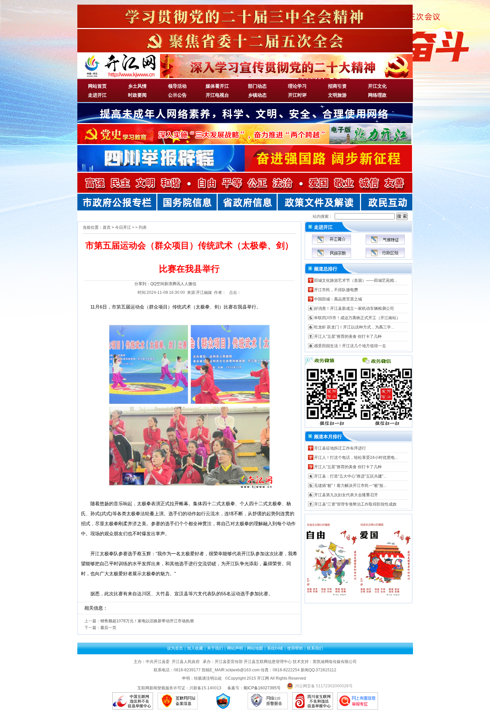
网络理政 (377, 95)
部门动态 (257, 86)
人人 (184, 283)
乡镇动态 (257, 95)
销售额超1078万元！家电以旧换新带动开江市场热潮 (147, 621)
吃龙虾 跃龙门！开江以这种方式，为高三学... (354, 327)
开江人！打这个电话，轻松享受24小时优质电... (356, 457)
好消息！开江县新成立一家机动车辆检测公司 (354, 308)
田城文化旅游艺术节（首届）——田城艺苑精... (355, 280)
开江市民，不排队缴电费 (336, 289)
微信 (192, 283)
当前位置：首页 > (98, 227)
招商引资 (337, 86)
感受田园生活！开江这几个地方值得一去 (350, 345)
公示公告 (177, 95)
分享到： (142, 283)
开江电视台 (217, 95)
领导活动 (177, 86)
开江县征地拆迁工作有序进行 (340, 448)
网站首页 (97, 86)
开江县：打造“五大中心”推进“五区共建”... (350, 476)
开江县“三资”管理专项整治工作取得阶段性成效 (355, 504)
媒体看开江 (217, 86)
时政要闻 (137, 95)
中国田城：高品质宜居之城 (338, 299)
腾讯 (176, 283)
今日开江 (123, 227)
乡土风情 (137, 86)
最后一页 (108, 627)
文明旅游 (337, 95)
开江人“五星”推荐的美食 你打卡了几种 (348, 336)
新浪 (168, 283)
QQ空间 (157, 283)
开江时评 (297, 95)
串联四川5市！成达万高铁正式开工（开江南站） (357, 317)
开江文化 (377, 86)
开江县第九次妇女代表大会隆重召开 (346, 495)
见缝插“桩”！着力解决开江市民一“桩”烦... (350, 485)
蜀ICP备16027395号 (262, 688)
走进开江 (97, 95)
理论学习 (297, 86)
